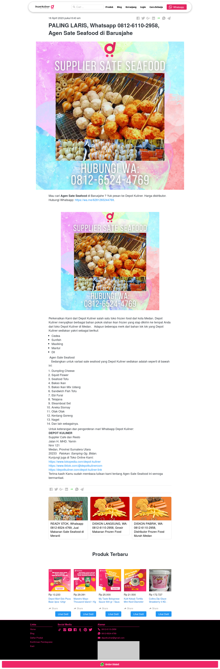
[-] (60, 630)
